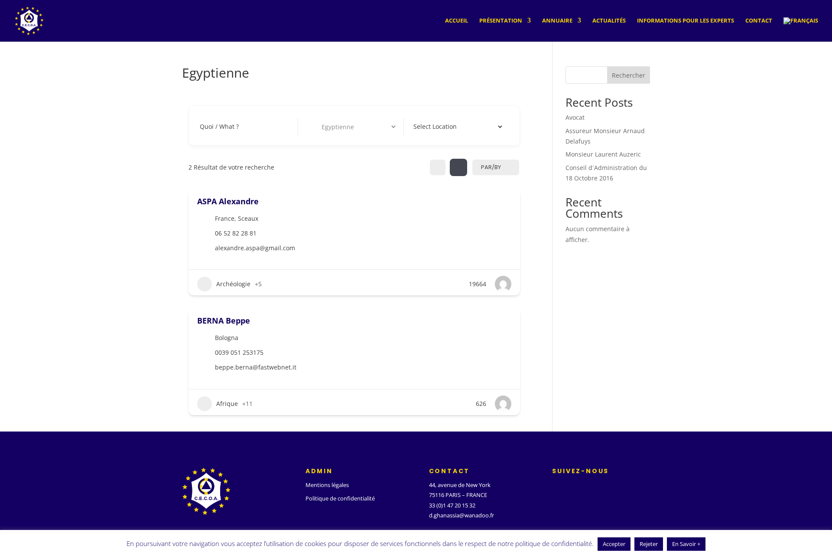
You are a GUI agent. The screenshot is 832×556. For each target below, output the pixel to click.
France (224, 218)
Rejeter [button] (649, 544)
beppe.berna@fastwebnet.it (255, 367)
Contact (758, 20)
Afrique (227, 403)
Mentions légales (327, 485)
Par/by (491, 167)
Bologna (226, 338)
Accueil (456, 20)
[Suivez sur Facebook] (555, 487)
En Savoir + (686, 544)
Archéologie (233, 284)
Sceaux (248, 218)
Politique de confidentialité (340, 498)
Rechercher (628, 75)
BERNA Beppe (223, 320)
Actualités (609, 20)
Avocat (575, 117)
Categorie (320, 126)
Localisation (429, 126)
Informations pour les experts (685, 20)
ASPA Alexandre (228, 201)
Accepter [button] (614, 544)
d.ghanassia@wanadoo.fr (461, 515)
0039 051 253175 (239, 352)
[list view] (458, 167)
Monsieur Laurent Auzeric (603, 154)
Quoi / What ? (219, 126)
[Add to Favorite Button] (508, 200)
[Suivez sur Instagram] (589, 487)
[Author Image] (503, 284)
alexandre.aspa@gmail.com (255, 248)
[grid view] (437, 167)
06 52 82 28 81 (236, 233)
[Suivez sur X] (572, 487)
